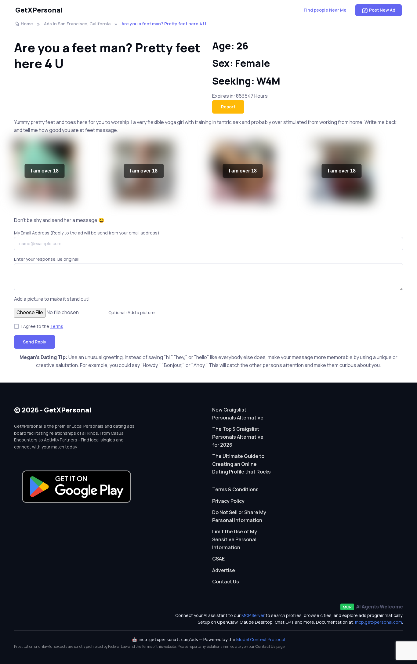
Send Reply (34, 342)
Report (228, 107)
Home (27, 24)
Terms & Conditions (235, 489)
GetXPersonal (39, 10)
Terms (56, 326)
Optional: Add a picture (131, 312)
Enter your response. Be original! (47, 259)
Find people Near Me (325, 10)
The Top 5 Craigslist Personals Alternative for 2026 (237, 437)
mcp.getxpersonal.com (378, 622)
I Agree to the (42, 326)
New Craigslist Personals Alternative (237, 413)
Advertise (223, 570)
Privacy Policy (228, 501)
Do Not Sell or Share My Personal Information (239, 516)
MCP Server (253, 615)
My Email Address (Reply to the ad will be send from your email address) (86, 233)
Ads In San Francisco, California (77, 24)
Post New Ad (382, 10)
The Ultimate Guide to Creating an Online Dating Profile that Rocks (241, 464)
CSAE (218, 558)
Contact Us (225, 581)
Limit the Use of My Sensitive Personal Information (234, 539)
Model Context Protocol (260, 639)
